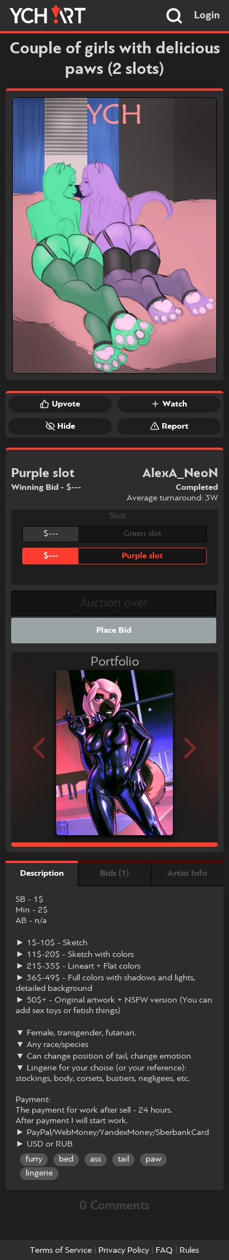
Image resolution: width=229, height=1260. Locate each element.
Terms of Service (61, 1250)
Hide (66, 426)
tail (123, 1159)
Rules (189, 1250)
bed (66, 1159)
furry (34, 1159)
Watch (174, 404)
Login (207, 15)
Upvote (66, 404)
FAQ (164, 1250)
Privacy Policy (123, 1250)
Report (175, 426)
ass (95, 1159)
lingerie (39, 1173)
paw (153, 1159)
